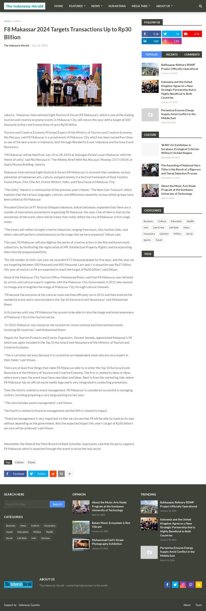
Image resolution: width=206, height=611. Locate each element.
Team (199, 605)
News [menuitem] (95, 6)
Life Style (173, 227)
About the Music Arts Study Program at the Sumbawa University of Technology (178, 189)
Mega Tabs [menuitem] (139, 6)
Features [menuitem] (76, 6)
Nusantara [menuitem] (117, 6)
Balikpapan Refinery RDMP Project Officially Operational (179, 66)
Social (189, 233)
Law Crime (158, 227)
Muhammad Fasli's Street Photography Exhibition (108, 542)
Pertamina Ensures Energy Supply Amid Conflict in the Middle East (178, 114)
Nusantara (149, 233)
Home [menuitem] (58, 6)
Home (7, 21)
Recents (172, 54)
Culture (17, 21)
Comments (192, 54)
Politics (177, 233)
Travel (31, 462)
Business (148, 221)
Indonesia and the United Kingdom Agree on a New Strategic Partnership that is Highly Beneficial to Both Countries (178, 89)
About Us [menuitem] (163, 6)
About (187, 605)
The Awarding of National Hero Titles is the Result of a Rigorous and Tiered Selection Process (181, 169)
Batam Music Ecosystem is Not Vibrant (111, 525)
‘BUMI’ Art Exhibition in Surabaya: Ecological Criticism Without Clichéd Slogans (180, 149)
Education (176, 221)
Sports (147, 239)
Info (146, 227)
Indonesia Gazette (29, 605)
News (186, 227)
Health (190, 221)
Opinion (164, 233)
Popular (152, 54)
